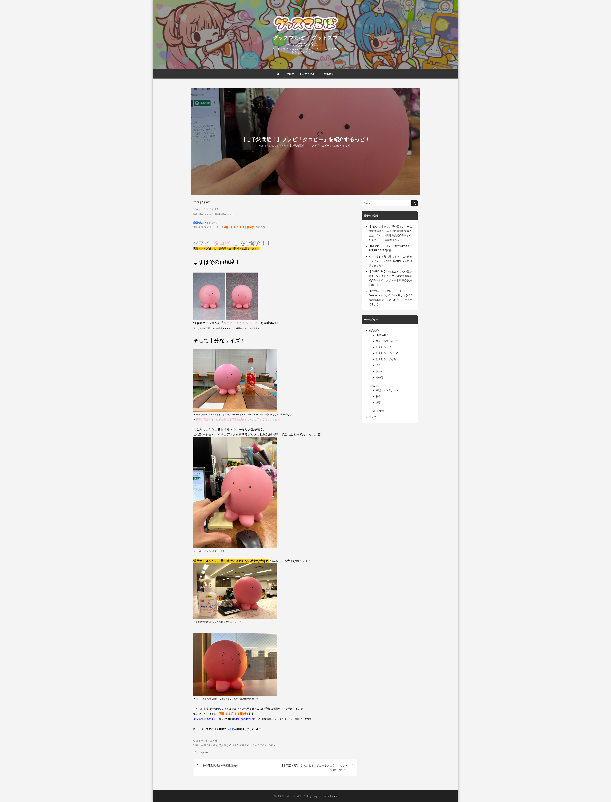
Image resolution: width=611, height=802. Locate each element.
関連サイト (330, 74)
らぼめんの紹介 (309, 74)
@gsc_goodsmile (243, 718)
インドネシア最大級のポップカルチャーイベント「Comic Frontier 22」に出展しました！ (390, 261)
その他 (204, 752)
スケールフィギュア (387, 341)
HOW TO (374, 385)
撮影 (378, 402)
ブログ (290, 74)
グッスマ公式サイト (204, 718)
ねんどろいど (383, 347)
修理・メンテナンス (387, 390)
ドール (379, 371)
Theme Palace (329, 796)
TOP (278, 74)
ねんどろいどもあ (386, 359)
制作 (378, 396)
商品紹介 (374, 330)
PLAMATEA (382, 335)
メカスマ (381, 365)
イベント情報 (376, 410)
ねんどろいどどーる (387, 353)
